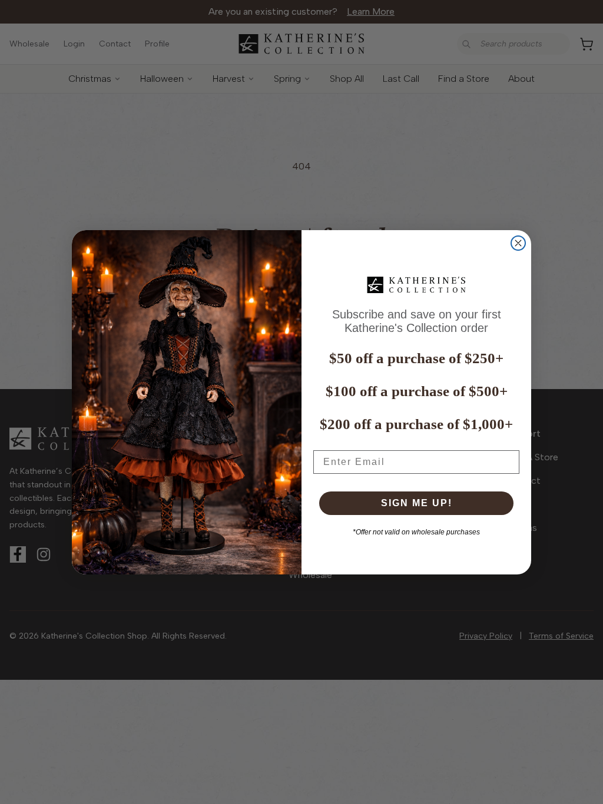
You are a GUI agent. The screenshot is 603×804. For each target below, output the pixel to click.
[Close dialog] (518, 243)
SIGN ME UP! (416, 503)
